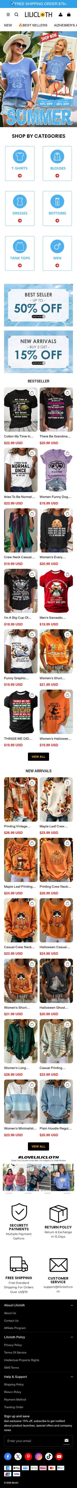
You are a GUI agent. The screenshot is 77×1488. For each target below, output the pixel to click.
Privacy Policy (13, 1345)
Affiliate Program (15, 1328)
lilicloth (15, 1482)
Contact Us (11, 1320)
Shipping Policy (14, 1384)
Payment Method (15, 1399)
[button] (8, 14)
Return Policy (12, 1392)
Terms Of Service (15, 1352)
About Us (10, 1313)
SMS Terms (11, 1367)
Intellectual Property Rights (21, 1360)
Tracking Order (13, 1407)
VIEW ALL (38, 756)
